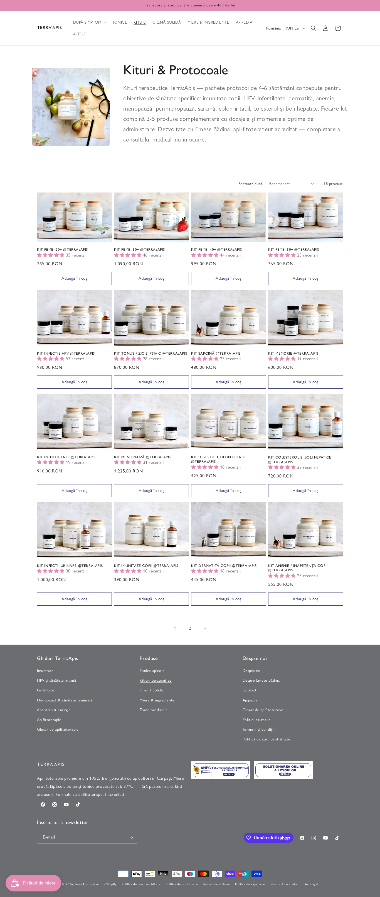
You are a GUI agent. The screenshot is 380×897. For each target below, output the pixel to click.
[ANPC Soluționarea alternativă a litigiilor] (220, 770)
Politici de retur (256, 719)
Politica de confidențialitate (141, 884)
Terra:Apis (82, 884)
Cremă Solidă (151, 690)
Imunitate (45, 670)
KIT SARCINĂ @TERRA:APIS (216, 353)
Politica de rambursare (182, 884)
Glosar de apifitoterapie (57, 729)
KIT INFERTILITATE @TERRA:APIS (66, 457)
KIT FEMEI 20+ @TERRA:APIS (62, 249)
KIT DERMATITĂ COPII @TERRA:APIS (224, 565)
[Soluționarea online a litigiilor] (283, 770)
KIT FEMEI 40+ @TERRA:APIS (216, 249)
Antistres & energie (54, 709)
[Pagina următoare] (205, 628)
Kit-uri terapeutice (155, 680)
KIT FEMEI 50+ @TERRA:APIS (293, 249)
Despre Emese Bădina (261, 680)
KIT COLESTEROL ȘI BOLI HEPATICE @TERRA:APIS (299, 459)
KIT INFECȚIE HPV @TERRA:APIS (66, 353)
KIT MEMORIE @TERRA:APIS (293, 353)
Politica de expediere (250, 884)
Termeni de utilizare (216, 884)
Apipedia (250, 700)
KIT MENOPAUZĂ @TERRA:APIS (142, 457)
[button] (89, 22)
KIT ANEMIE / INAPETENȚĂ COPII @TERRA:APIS (297, 568)
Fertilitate (46, 690)
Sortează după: (251, 183)
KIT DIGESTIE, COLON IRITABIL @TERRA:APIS (218, 459)
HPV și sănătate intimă (56, 680)
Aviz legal (311, 884)
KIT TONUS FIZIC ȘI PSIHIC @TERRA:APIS (150, 353)
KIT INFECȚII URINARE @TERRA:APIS (70, 565)
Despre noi (252, 670)
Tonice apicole (152, 670)
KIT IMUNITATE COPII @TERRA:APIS (146, 565)
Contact (250, 690)
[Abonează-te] (131, 837)
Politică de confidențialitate (266, 739)
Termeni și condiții (259, 729)
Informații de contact (285, 884)
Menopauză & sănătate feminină (64, 700)
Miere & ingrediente (157, 700)
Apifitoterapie (49, 719)
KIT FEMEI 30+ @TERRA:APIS (139, 249)
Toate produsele (154, 709)
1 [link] (175, 628)
